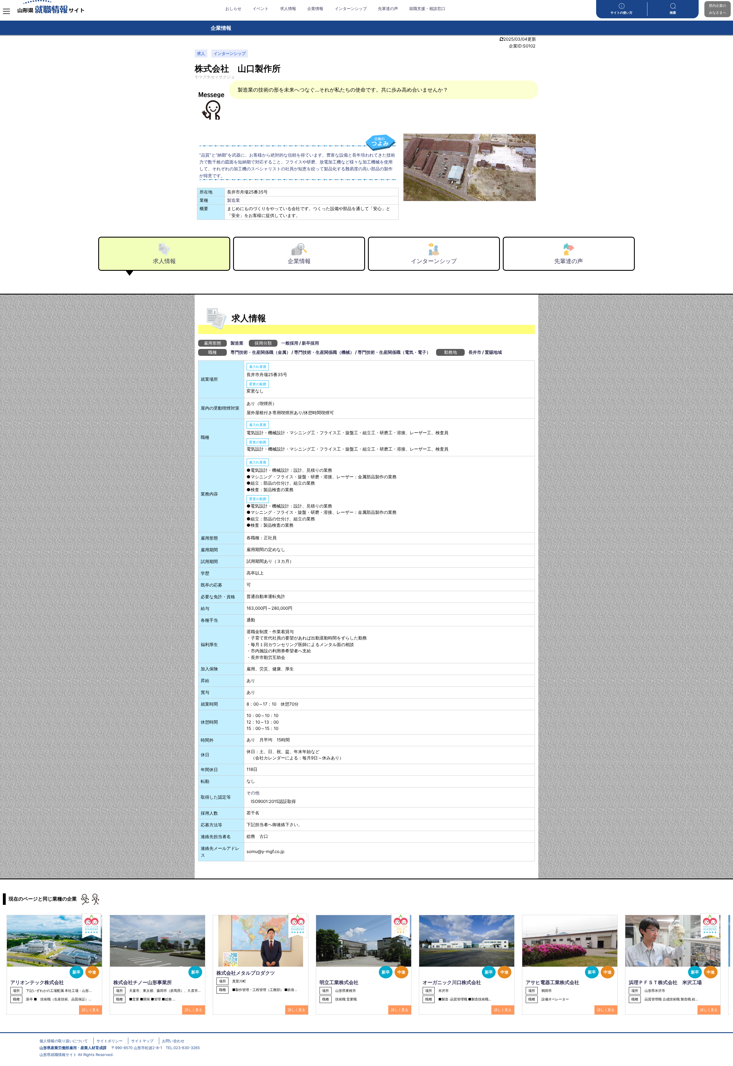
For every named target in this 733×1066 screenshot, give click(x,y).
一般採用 (289, 343)
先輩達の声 (388, 8)
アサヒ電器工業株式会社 (552, 982)
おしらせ (233, 8)
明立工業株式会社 (339, 982)
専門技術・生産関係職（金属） (260, 352)
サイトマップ (142, 1041)
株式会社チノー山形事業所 (142, 982)
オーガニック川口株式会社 (452, 982)
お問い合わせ (173, 1041)
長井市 (474, 352)
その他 (253, 792)
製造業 (233, 200)
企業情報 (315, 8)
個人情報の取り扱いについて (64, 1041)
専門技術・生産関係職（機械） (324, 352)
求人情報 (288, 8)
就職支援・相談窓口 (427, 8)
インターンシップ (351, 8)
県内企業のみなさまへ (717, 9)
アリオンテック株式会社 (37, 982)
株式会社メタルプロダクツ (245, 973)
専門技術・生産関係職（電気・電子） (394, 352)
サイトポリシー (109, 1041)
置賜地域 (493, 352)
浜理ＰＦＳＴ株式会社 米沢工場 (665, 982)
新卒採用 (310, 343)
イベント (261, 8)
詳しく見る (90, 1010)
